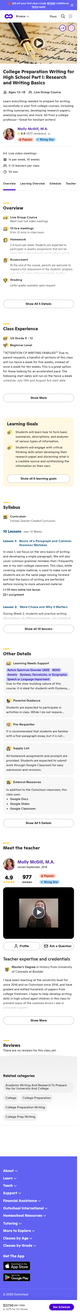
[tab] (9, 183)
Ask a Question (60, 946)
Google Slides (20, 804)
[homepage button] (9, 16)
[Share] (62, 28)
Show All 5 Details (38, 304)
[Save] (71, 28)
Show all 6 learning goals (39, 479)
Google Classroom (23, 809)
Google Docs (19, 799)
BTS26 (51, 3)
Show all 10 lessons (38, 629)
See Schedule (61, 1307)
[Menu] (70, 16)
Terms (35, 6)
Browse (20, 16)
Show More (38, 398)
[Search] (63, 16)
